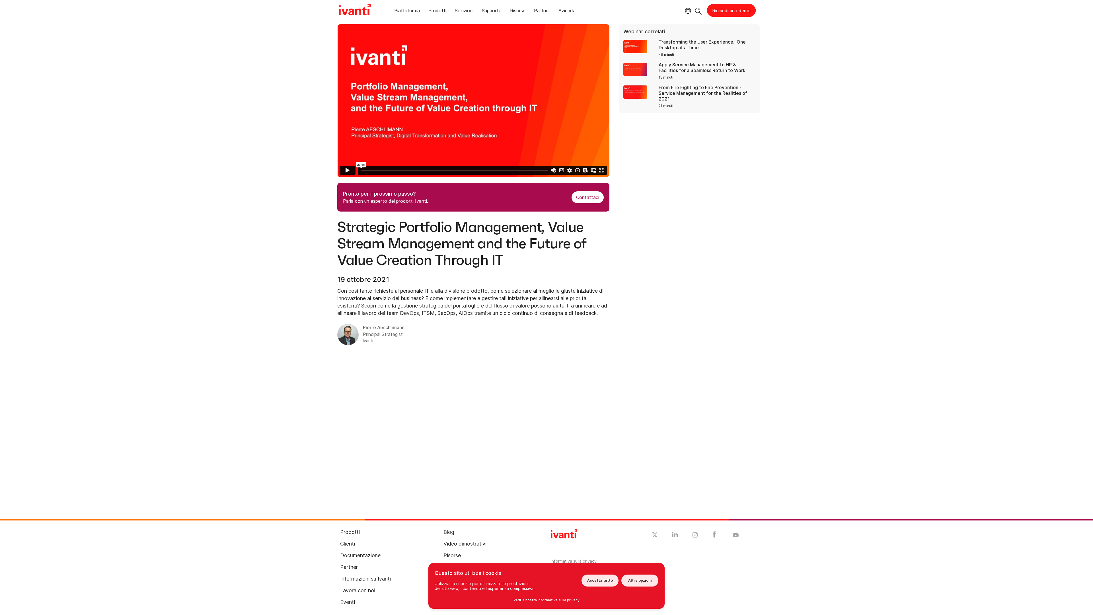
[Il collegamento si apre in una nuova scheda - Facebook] (714, 536)
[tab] (407, 11)
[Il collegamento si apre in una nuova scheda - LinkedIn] (675, 536)
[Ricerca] (698, 10)
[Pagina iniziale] (354, 10)
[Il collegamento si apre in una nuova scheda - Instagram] (695, 536)
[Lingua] (687, 10)
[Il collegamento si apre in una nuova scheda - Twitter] (655, 535)
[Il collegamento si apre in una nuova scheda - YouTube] (736, 535)
